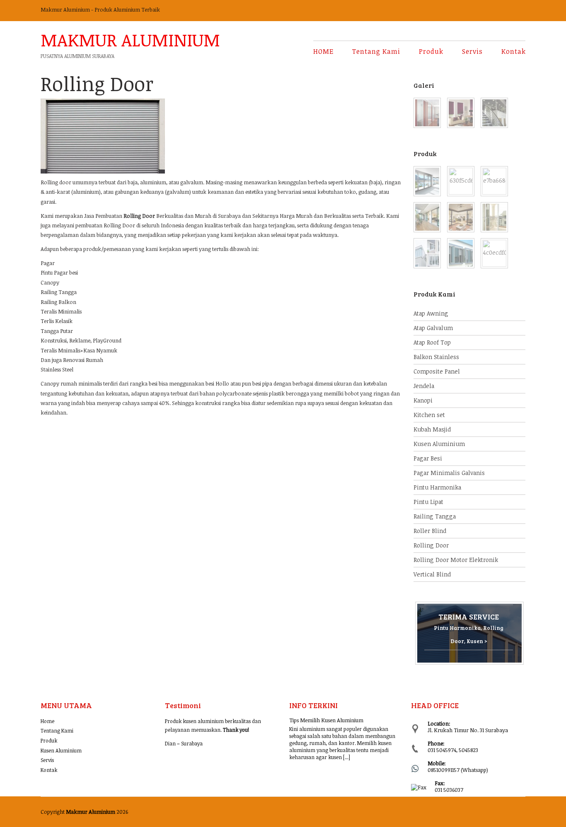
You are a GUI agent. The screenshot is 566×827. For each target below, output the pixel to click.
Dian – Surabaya (184, 743)
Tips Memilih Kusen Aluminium (326, 720)
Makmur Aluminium (130, 38)
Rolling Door (431, 545)
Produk (431, 51)
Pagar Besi (428, 458)
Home (47, 721)
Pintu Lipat (428, 502)
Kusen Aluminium (439, 444)
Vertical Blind (432, 574)
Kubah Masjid (432, 429)
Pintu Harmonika (437, 487)
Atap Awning (431, 313)
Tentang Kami (376, 51)
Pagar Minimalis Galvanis (449, 473)
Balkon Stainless (436, 357)
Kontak (513, 51)
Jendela (424, 386)
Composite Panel (437, 371)
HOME (323, 51)
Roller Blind (430, 531)
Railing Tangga (435, 516)
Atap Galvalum (433, 328)
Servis (472, 51)
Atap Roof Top (432, 342)
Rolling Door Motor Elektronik (456, 560)
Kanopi (423, 400)
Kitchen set (429, 415)
